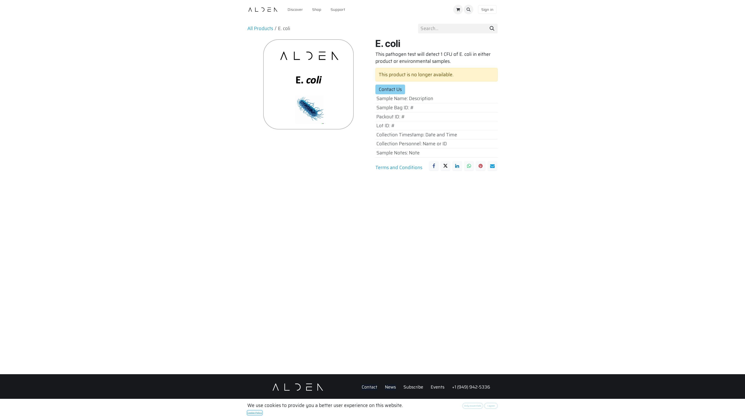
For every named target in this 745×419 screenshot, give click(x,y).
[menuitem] (295, 9)
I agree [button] (491, 406)
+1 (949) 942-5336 (471, 387)
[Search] (492, 28)
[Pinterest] (480, 166)
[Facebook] (433, 166)
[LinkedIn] (457, 166)
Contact (369, 387)
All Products (260, 28)
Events (437, 387)
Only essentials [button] (472, 406)
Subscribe (413, 387)
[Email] (492, 166)
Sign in (487, 9)
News (390, 387)
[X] (445, 166)
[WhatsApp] (469, 166)
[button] (468, 9)
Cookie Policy (255, 413)
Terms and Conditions (398, 167)
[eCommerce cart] (458, 9)
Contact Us (390, 89)
